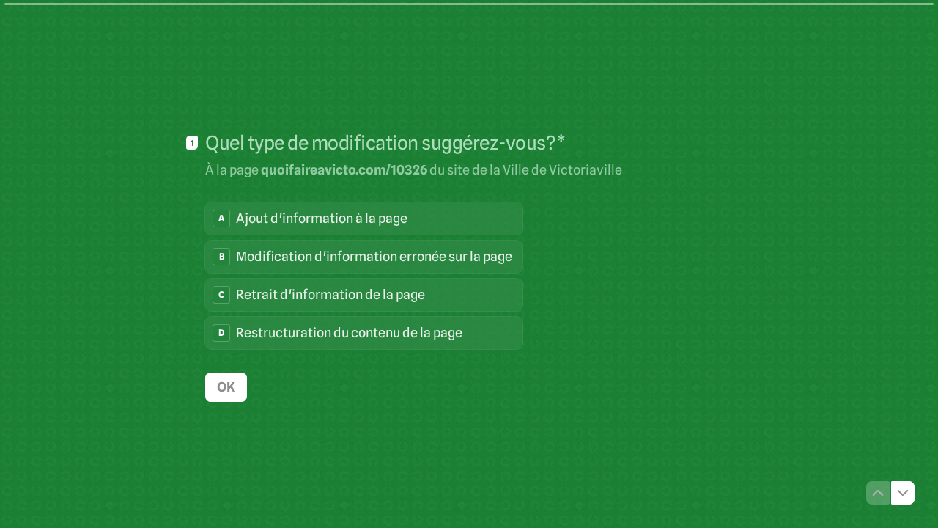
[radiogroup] (363, 275)
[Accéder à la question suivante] (903, 493)
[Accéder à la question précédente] (878, 493)
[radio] (363, 218)
